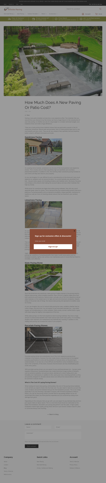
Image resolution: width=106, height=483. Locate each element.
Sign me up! (53, 247)
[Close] (74, 231)
